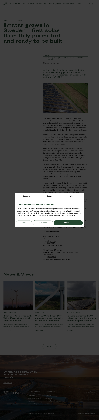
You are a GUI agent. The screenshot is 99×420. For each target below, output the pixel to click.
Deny (24, 223)
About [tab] (72, 196)
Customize (43, 223)
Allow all (68, 223)
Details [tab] (49, 196)
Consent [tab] (26, 196)
